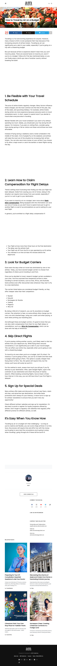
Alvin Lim (16, 656)
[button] (5, 3)
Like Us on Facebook (36, 512)
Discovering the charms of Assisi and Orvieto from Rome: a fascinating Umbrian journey (41, 577)
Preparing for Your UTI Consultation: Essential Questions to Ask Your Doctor (15, 577)
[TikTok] (50, 505)
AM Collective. (34, 653)
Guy (28, 485)
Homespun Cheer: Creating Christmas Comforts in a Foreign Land (39, 626)
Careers (29, 656)
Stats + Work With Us (38, 656)
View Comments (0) (28, 494)
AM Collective (23, 656)
